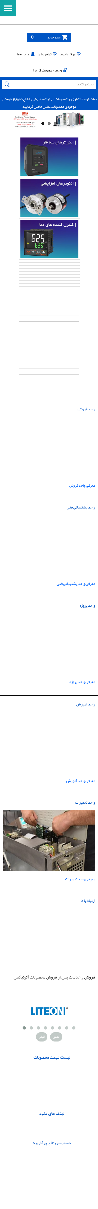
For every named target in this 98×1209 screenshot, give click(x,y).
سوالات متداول (52, 1124)
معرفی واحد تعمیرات (80, 879)
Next (91, 122)
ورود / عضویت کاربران (46, 70)
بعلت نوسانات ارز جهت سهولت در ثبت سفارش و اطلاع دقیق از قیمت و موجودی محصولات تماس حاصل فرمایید (49, 102)
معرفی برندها (52, 1133)
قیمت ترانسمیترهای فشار (51, 1077)
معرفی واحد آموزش (80, 781)
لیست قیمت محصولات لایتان (51, 1068)
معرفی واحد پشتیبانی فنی (76, 584)
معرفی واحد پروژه (82, 682)
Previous (8, 122)
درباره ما (23, 54)
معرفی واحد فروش (82, 485)
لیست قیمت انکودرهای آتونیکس (51, 1100)
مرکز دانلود (67, 54)
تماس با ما (44, 54)
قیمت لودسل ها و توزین (52, 1087)
